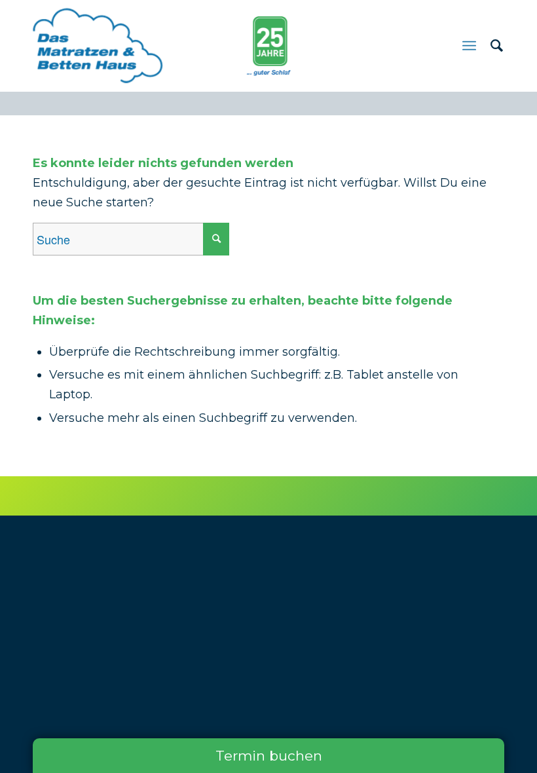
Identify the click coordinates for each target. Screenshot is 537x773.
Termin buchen (268, 755)
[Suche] (490, 46)
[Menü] (469, 45)
